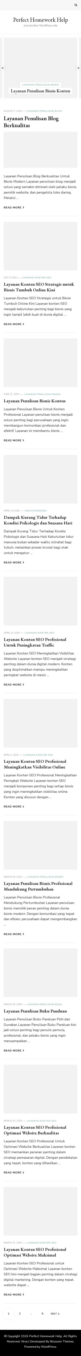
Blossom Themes (62, 1341)
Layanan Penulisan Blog (44, 110)
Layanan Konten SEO (37, 277)
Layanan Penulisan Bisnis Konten (40, 91)
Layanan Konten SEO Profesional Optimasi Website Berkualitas (35, 1130)
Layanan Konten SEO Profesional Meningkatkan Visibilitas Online (35, 764)
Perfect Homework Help (40, 19)
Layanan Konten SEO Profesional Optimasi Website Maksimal (35, 1252)
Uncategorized (36, 510)
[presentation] (3, 68)
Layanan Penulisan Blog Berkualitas (31, 122)
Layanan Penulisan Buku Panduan (35, 1011)
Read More (12, 207)
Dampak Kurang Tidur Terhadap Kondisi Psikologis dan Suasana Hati (38, 520)
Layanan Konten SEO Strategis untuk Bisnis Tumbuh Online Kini (39, 287)
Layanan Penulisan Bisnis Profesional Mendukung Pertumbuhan (38, 886)
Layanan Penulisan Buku (44, 1004)
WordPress (48, 1347)
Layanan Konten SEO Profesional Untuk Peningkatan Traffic (35, 642)
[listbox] (40, 68)
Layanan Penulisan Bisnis (40, 84)
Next (54, 1313)
